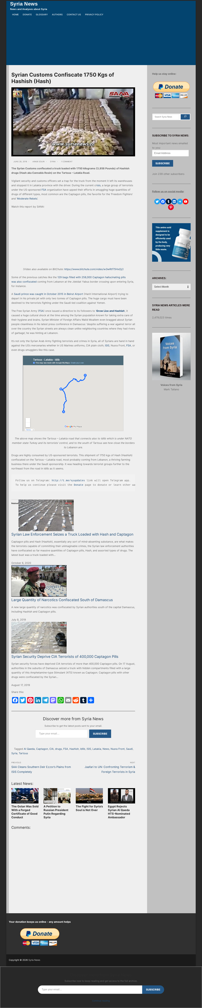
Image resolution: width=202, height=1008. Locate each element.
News (106, 748)
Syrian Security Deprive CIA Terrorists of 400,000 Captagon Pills (64, 656)
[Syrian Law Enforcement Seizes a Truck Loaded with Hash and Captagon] (73, 515)
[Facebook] (15, 700)
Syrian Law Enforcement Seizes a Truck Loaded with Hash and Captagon (72, 534)
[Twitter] (23, 700)
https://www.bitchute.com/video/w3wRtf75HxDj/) (94, 269)
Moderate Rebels (27, 198)
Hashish (74, 748)
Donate (78, 485)
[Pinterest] (30, 700)
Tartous (23, 753)
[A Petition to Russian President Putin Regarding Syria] (57, 795)
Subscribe (100, 733)
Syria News (24, 4)
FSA (44, 189)
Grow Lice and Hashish (110, 310)
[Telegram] (45, 700)
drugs (58, 748)
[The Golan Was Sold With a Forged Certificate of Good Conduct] (25, 795)
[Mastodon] (53, 700)
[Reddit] (76, 700)
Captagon (42, 748)
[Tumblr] (83, 700)
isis (99, 185)
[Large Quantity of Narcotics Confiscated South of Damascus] (73, 581)
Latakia (96, 748)
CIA (51, 748)
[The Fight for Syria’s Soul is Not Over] (89, 795)
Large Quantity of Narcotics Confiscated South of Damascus (62, 600)
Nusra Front (118, 748)
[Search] (185, 117)
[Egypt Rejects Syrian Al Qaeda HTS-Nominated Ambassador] (121, 795)
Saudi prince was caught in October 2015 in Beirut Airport (48, 294)
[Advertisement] (101, 41)
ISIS (107, 345)
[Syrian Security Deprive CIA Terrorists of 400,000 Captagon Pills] (73, 637)
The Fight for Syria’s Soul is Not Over (89, 808)
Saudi (129, 748)
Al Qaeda (29, 748)
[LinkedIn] (38, 700)
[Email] (68, 700)
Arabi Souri (38, 161)
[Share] (91, 700)
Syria (53, 161)
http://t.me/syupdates (68, 480)
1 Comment (67, 161)
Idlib (82, 748)
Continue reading (101, 1000)
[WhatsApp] (60, 700)
